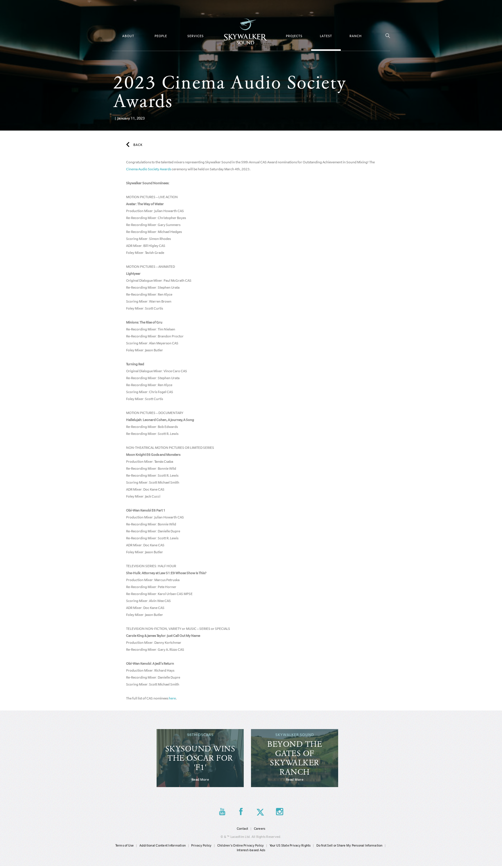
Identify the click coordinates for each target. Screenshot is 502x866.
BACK (138, 145)
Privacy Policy (201, 845)
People (161, 36)
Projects (294, 36)
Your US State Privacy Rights (290, 845)
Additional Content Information (162, 845)
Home (245, 31)
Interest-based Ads (251, 850)
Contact (242, 828)
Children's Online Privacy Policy (240, 845)
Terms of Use (124, 845)
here (172, 698)
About (128, 36)
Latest (326, 36)
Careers (260, 828)
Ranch (355, 36)
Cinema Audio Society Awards (148, 169)
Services (195, 36)
